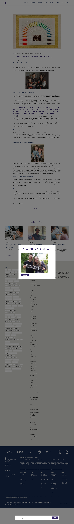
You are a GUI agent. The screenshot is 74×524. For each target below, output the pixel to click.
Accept (55, 517)
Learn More (25, 275)
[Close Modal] (55, 244)
